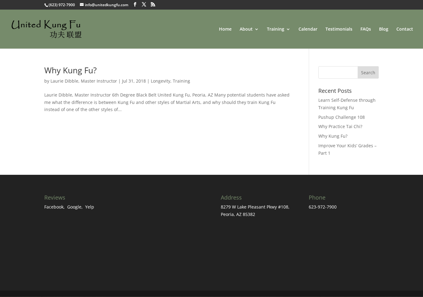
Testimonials (338, 29)
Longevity (160, 81)
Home (225, 29)
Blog (383, 29)
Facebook (53, 207)
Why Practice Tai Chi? (340, 126)
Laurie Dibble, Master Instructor (83, 81)
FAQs (365, 29)
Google (74, 207)
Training (181, 81)
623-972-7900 (323, 207)
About (246, 29)
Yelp (89, 207)
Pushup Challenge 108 (341, 117)
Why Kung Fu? (70, 70)
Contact (404, 29)
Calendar (308, 29)
